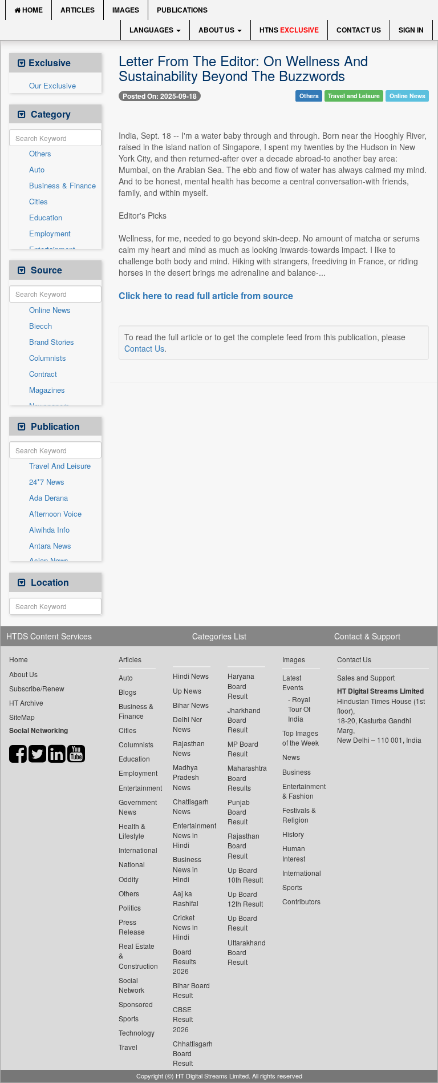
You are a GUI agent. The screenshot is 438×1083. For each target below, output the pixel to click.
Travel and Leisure (354, 95)
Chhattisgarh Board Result (191, 1053)
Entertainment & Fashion (301, 790)
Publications (182, 10)
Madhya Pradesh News (186, 776)
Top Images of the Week (300, 737)
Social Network (131, 985)
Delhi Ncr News (187, 724)
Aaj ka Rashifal (185, 898)
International (137, 850)
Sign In (411, 30)
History (293, 834)
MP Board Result (243, 748)
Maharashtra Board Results (246, 777)
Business (296, 771)
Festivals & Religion (299, 814)
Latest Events (292, 682)
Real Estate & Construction (137, 955)
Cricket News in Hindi (185, 926)
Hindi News (191, 676)
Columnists (47, 358)
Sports (129, 1018)
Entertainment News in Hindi (191, 835)
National (132, 864)
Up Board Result (242, 922)
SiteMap (22, 717)
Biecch (40, 326)
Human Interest (293, 853)
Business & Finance (62, 185)
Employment (50, 233)
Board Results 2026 (184, 961)
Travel (128, 1047)
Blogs (127, 691)
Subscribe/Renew (36, 688)
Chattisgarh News (191, 806)
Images (125, 10)
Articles (77, 10)
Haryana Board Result (241, 685)
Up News (187, 690)
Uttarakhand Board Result (246, 952)
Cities (38, 201)
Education (45, 217)
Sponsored (136, 1004)
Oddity (129, 879)
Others (40, 153)
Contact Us (358, 30)
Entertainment (137, 787)
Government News (137, 806)
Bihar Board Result (191, 990)
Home (32, 10)
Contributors (301, 901)
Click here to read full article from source (206, 295)
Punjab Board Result (239, 811)
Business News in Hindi (187, 868)
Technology (137, 1032)
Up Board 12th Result (245, 898)
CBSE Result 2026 (183, 1018)
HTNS (289, 30)
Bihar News (191, 705)
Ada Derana (48, 498)
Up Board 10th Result (245, 874)
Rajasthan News (189, 748)
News (291, 757)
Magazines (47, 390)
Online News (50, 310)
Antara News (50, 546)
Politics (130, 907)
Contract (43, 374)
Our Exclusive (52, 85)
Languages (152, 30)
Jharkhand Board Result (244, 719)
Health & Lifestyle (132, 830)
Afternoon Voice (55, 514)
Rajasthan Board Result (243, 845)
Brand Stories (51, 342)
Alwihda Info (49, 530)
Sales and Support (366, 677)
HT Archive (26, 702)
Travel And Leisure (60, 466)
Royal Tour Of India (299, 708)
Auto (36, 169)
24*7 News (46, 482)
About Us (217, 30)
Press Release (132, 926)
